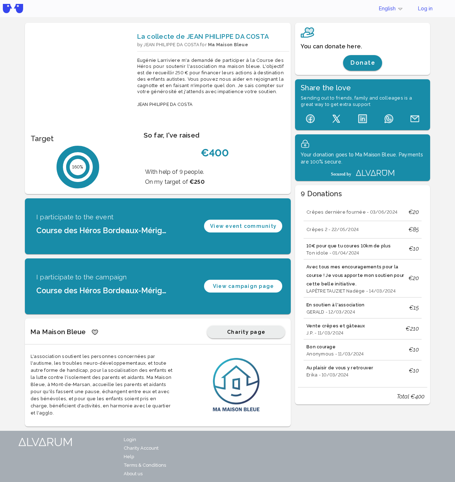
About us (133, 473)
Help (129, 456)
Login (130, 439)
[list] (362, 291)
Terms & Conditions (145, 465)
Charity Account (141, 448)
